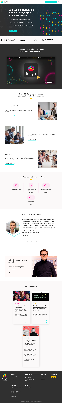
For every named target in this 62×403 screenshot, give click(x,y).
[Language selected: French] (59, 2)
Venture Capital (14, 376)
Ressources (32, 1)
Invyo (26, 385)
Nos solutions (19, 1)
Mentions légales (38, 401)
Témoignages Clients (29, 379)
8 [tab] (36, 241)
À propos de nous (39, 1)
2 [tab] (27, 241)
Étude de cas (25, 1)
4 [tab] (30, 241)
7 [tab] (35, 241)
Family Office (13, 379)
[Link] (27, 321)
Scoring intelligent (14, 393)
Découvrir (12, 30)
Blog (26, 380)
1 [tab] (25, 241)
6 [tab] (33, 241)
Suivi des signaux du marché (16, 395)
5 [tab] (31, 241)
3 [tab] (28, 241)
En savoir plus (9, 115)
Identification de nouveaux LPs (17, 387)
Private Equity (13, 377)
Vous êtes (13, 374)
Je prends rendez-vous (13, 272)
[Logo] (4, 2)
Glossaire (27, 381)
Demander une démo (51, 1)
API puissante (13, 396)
